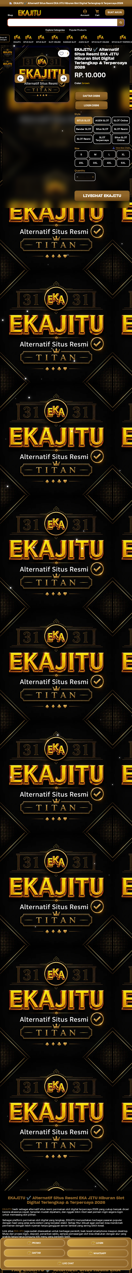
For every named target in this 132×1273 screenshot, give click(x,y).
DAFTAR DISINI (91, 96)
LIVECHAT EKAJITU (102, 195)
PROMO (36, 1244)
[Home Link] (29, 12)
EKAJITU (7, 1209)
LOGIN (99, 1244)
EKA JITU (19, 1231)
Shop (10, 15)
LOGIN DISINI (91, 105)
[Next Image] (63, 78)
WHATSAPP (100, 1253)
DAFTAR (36, 1253)
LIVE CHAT (68, 1262)
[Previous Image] (20, 78)
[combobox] (62, 22)
